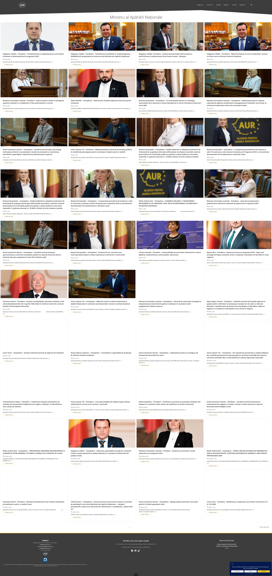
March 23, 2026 (75, 306)
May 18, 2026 (75, 155)
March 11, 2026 (75, 358)
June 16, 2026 (7, 106)
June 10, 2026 (75, 106)
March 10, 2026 (143, 358)
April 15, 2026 (143, 257)
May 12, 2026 (143, 159)
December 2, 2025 (8, 456)
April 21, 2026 (75, 257)
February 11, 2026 (8, 409)
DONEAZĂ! (242, 5)
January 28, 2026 (143, 407)
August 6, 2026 (7, 59)
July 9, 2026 (210, 59)
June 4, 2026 (6, 157)
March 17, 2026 (211, 311)
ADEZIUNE (218, 5)
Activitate (209, 5)
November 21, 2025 (212, 458)
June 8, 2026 (210, 108)
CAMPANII (226, 5)
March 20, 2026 (143, 309)
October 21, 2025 (143, 507)
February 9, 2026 (75, 407)
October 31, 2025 (7, 507)
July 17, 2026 (142, 59)
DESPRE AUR (200, 5)
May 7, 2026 (210, 206)
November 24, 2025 (144, 456)
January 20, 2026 (211, 409)
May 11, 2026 (143, 208)
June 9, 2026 (142, 108)
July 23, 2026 (74, 59)
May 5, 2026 (6, 260)
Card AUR (234, 5)
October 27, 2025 (75, 512)
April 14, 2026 (7, 309)
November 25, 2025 (76, 458)
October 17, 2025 (211, 507)
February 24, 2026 (212, 360)
